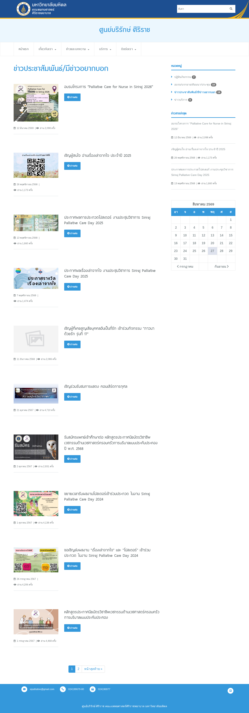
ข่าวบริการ (182, 99)
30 (176, 258)
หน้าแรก (24, 49)
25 (194, 251)
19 (203, 243)
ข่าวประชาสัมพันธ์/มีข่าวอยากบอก (197, 92)
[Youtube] (230, 691)
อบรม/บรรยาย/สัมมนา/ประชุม (194, 84)
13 (212, 235)
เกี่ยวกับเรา (46, 49)
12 (203, 235)
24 (185, 251)
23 (176, 251)
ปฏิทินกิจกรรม (184, 76)
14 (221, 235)
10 (185, 235)
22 (230, 243)
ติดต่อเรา (127, 49)
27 (212, 251)
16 (176, 243)
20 (212, 243)
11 (194, 235)
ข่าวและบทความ (77, 49)
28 (221, 251)
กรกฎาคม (186, 266)
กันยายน (221, 266)
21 (221, 243)
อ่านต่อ (73, 97)
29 (230, 251)
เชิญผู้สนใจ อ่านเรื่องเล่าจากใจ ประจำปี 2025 (198, 149)
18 (194, 243)
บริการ (104, 49)
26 (203, 251)
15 (230, 235)
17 (185, 243)
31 (185, 258)
